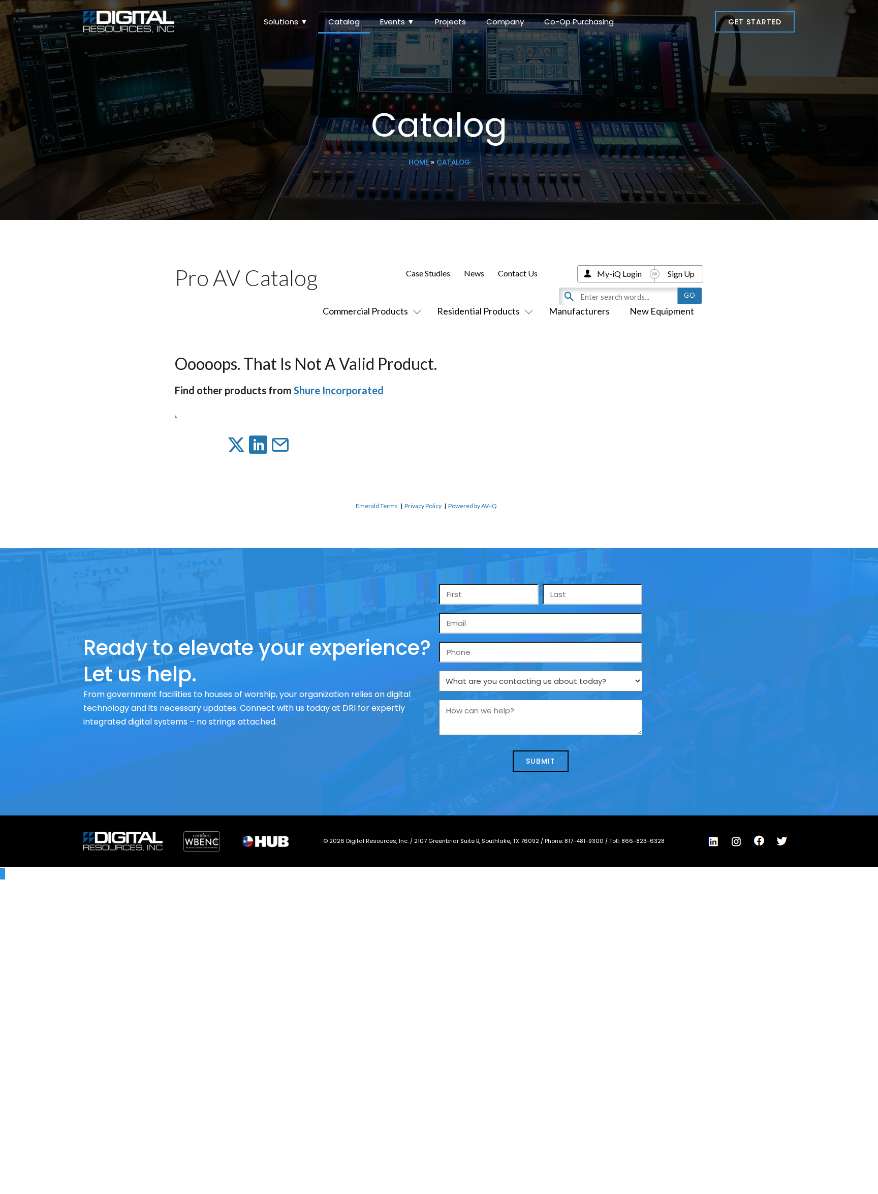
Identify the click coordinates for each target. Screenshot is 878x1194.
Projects (450, 21)
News (474, 273)
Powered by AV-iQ (472, 506)
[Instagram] (736, 841)
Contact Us (518, 273)
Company (505, 21)
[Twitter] (782, 841)
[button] (755, 22)
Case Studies (428, 273)
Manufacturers (579, 311)
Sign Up (681, 273)
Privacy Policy (423, 506)
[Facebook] (759, 841)
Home (419, 162)
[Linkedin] (713, 841)
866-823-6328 (643, 841)
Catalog (344, 21)
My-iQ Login (619, 273)
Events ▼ (397, 21)
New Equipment (662, 311)
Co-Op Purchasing (579, 21)
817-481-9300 (585, 841)
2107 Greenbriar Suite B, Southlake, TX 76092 (477, 841)
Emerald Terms (377, 506)
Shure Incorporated (339, 390)
